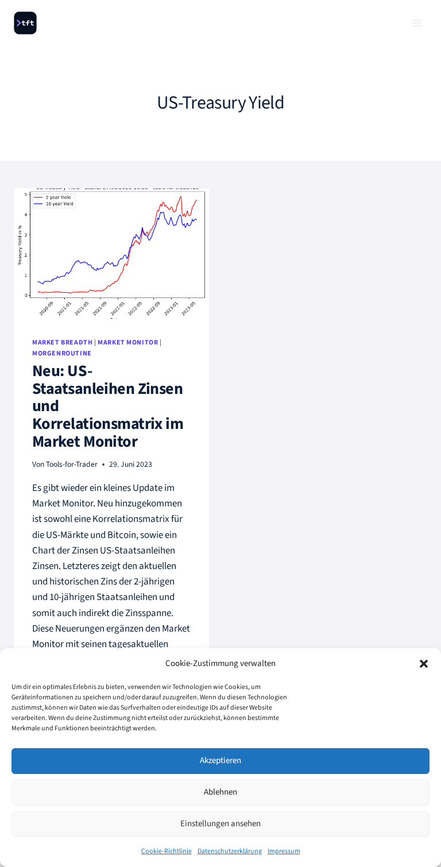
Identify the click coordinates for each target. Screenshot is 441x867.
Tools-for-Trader (72, 464)
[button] (424, 663)
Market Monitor (128, 342)
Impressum (284, 851)
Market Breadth (62, 342)
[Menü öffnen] (416, 23)
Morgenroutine (62, 353)
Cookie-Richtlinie (166, 851)
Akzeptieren (220, 760)
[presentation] (111, 253)
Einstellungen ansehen (220, 824)
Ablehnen (220, 792)
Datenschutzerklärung (230, 851)
